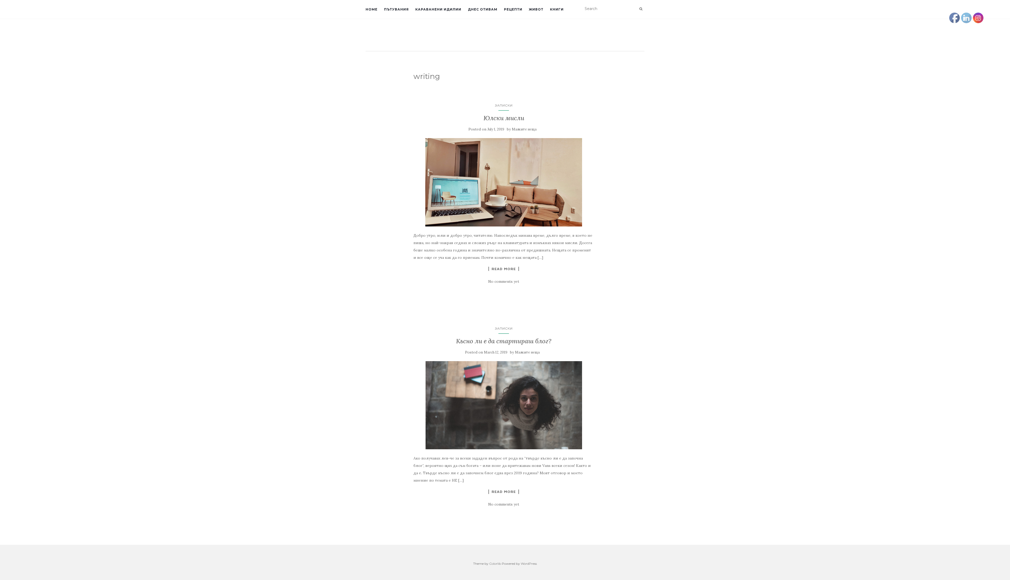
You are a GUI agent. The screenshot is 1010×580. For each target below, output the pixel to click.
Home (371, 9)
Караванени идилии (438, 9)
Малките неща (524, 129)
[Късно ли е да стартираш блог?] (503, 405)
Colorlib (495, 564)
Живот (536, 9)
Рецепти (513, 9)
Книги (557, 9)
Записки (504, 105)
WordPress (529, 564)
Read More (504, 269)
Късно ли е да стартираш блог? (503, 341)
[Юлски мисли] (503, 182)
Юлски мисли (503, 118)
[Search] (640, 9)
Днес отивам (482, 9)
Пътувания (396, 9)
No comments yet (503, 281)
